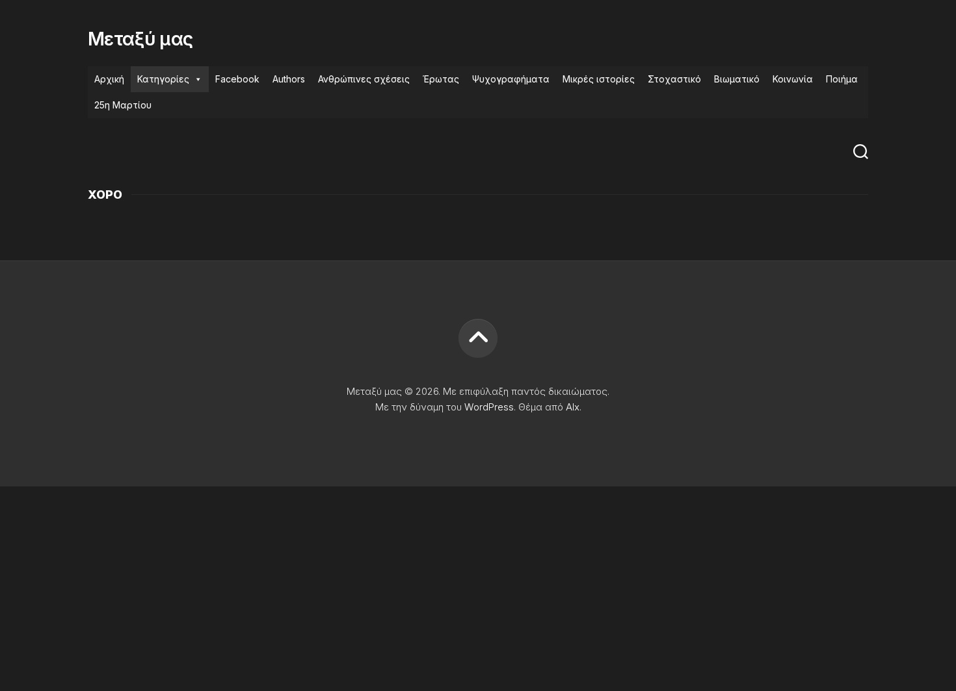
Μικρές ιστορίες (599, 78)
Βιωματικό (737, 78)
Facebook (237, 78)
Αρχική (109, 78)
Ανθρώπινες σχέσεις (364, 78)
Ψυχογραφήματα (511, 78)
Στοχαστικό (674, 78)
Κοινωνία (793, 78)
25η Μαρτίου (123, 104)
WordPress (489, 407)
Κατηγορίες (163, 78)
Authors (288, 78)
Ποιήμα (842, 78)
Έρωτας (441, 78)
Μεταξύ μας (140, 39)
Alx (572, 407)
